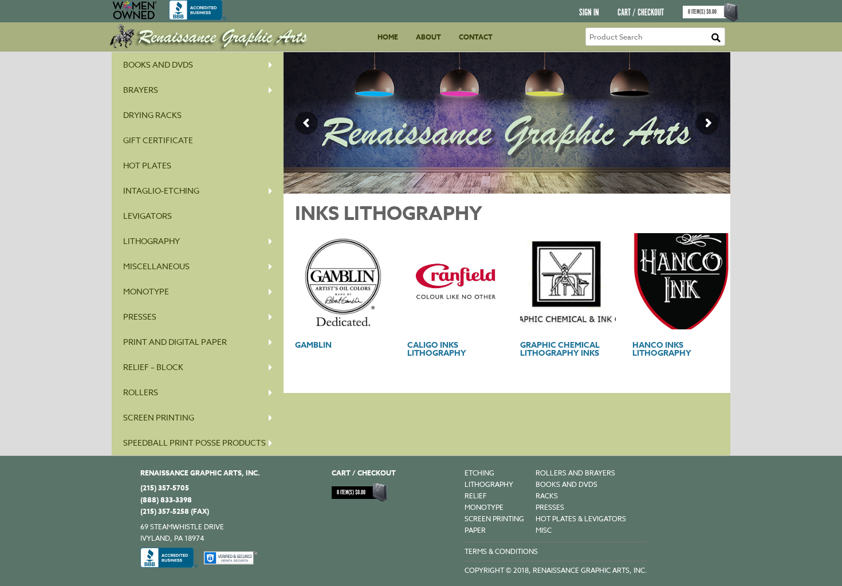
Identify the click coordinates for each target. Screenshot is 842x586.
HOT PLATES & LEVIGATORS (581, 519)
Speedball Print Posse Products (194, 442)
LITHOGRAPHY (489, 484)
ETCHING (479, 473)
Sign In (589, 13)
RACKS (547, 496)
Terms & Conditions (501, 551)
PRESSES (139, 316)
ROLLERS (140, 392)
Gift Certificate (158, 140)
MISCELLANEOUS (156, 266)
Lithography (151, 240)
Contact (476, 37)
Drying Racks (152, 114)
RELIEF (476, 496)
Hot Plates (147, 165)
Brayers (140, 89)
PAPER (475, 530)
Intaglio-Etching (161, 190)
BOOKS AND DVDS (566, 484)
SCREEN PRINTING (158, 417)
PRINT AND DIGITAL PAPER (175, 341)
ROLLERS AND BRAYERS (575, 473)
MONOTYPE (146, 291)
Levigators (147, 215)
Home (387, 37)
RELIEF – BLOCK (153, 366)
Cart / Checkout (640, 13)
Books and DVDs (158, 64)
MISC (544, 530)
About (428, 37)
